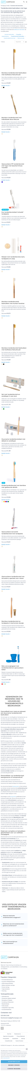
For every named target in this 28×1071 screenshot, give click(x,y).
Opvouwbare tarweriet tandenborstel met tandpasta (12, 532)
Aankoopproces (5, 996)
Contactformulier (8, 1040)
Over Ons (9, 1033)
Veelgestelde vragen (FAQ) (8, 1007)
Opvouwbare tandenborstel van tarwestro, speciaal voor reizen (13, 577)
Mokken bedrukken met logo (8, 985)
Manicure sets (21, 38)
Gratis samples (5, 1005)
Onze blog (4, 990)
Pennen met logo (5, 987)
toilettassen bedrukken (19, 29)
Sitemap (23, 1038)
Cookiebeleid (15, 1038)
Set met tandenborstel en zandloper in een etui (11, 395)
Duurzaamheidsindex (6, 1009)
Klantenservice (17, 1033)
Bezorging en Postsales (7, 1000)
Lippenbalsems (5, 36)
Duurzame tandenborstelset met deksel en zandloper (13, 440)
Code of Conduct (19, 1040)
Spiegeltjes (18, 34)
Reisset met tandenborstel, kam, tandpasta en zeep (13, 257)
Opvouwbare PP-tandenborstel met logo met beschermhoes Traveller (13, 166)
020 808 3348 (5, 1015)
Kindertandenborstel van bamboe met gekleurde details (14, 486)
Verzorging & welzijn (5, 5)
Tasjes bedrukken (6, 989)
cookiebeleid (6, 1058)
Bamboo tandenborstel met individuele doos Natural (12, 118)
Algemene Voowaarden (8, 1036)
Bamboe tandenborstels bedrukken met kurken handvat (13, 302)
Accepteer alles (14, 1061)
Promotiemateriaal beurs (7, 979)
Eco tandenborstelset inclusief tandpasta (12, 213)
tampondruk (13, 796)
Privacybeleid (6, 1038)
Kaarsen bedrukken (9, 34)
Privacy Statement (21, 1036)
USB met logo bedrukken (7, 983)
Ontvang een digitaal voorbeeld (9, 998)
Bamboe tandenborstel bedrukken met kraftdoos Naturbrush (14, 74)
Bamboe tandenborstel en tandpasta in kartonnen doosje (13, 622)
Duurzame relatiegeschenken (8, 981)
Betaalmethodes (5, 1003)
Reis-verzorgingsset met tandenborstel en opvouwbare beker (12, 668)
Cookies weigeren (14, 1068)
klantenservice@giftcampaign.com (11, 1018)
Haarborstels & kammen (9, 38)
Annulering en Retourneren (8, 1002)
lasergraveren (15, 786)
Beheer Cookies (14, 1065)
